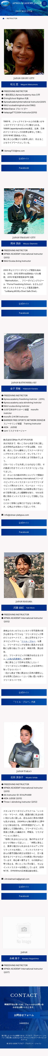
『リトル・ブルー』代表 (24, 702)
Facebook (24, 168)
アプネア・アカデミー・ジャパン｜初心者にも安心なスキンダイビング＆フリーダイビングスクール (24, 1038)
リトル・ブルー (28, 641)
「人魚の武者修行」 (14, 659)
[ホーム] (3, 18)
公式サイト (24, 158)
